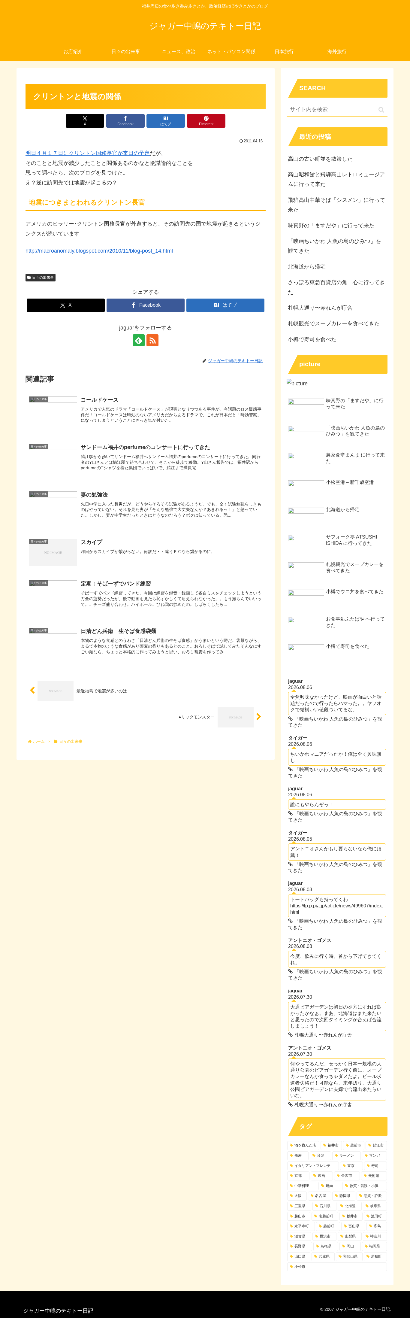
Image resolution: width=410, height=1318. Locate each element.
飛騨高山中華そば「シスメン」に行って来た (336, 205)
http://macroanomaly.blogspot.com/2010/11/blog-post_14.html (99, 251)
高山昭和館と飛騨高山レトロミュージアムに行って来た (336, 179)
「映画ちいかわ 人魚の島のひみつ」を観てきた (334, 246)
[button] (381, 109)
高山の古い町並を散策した (320, 159)
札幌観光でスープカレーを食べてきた (334, 323)
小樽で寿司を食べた (312, 339)
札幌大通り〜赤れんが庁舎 (320, 308)
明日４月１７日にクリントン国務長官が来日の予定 (88, 153)
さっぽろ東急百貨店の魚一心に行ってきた (336, 287)
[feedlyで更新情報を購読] (139, 340)
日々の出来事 (43, 277)
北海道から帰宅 (307, 267)
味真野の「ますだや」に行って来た (331, 226)
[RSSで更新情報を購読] (152, 340)
